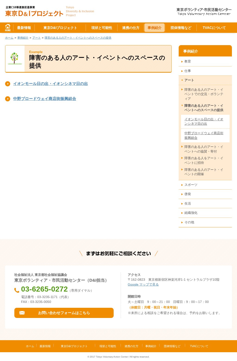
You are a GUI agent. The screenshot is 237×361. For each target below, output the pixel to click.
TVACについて (214, 28)
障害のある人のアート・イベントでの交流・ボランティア (203, 94)
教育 (187, 61)
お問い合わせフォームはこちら (64, 313)
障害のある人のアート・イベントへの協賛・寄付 (203, 149)
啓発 (187, 194)
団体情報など (181, 28)
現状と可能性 (101, 28)
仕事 (187, 71)
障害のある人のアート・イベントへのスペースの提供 (203, 108)
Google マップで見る (143, 284)
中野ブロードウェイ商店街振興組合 (44, 98)
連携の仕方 (131, 28)
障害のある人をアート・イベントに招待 (203, 160)
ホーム (30, 346)
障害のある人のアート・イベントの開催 (203, 172)
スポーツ (190, 185)
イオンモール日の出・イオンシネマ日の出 (50, 83)
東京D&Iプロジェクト (60, 28)
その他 (189, 222)
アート (189, 80)
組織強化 (190, 213)
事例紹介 (155, 28)
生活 (187, 203)
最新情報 (24, 28)
